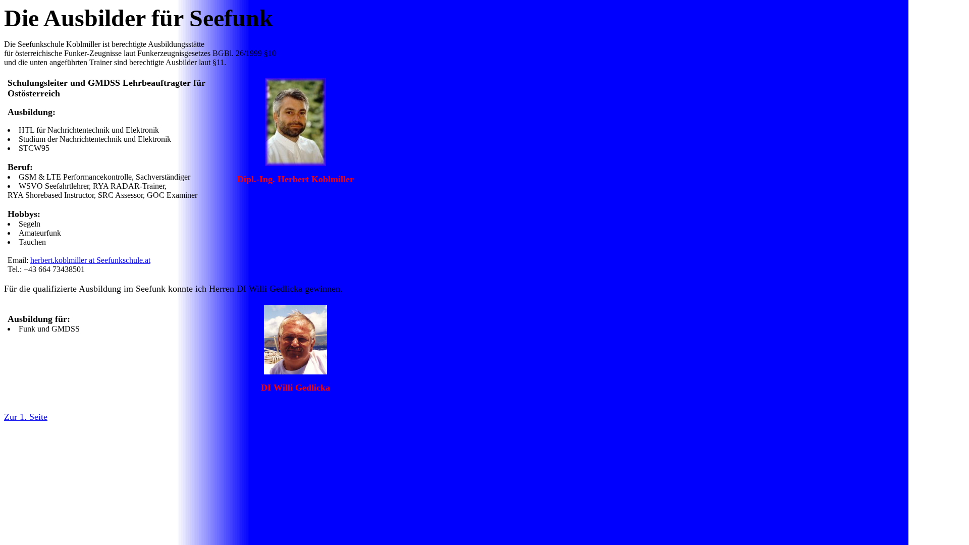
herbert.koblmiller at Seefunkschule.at (90, 260)
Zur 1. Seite (25, 417)
